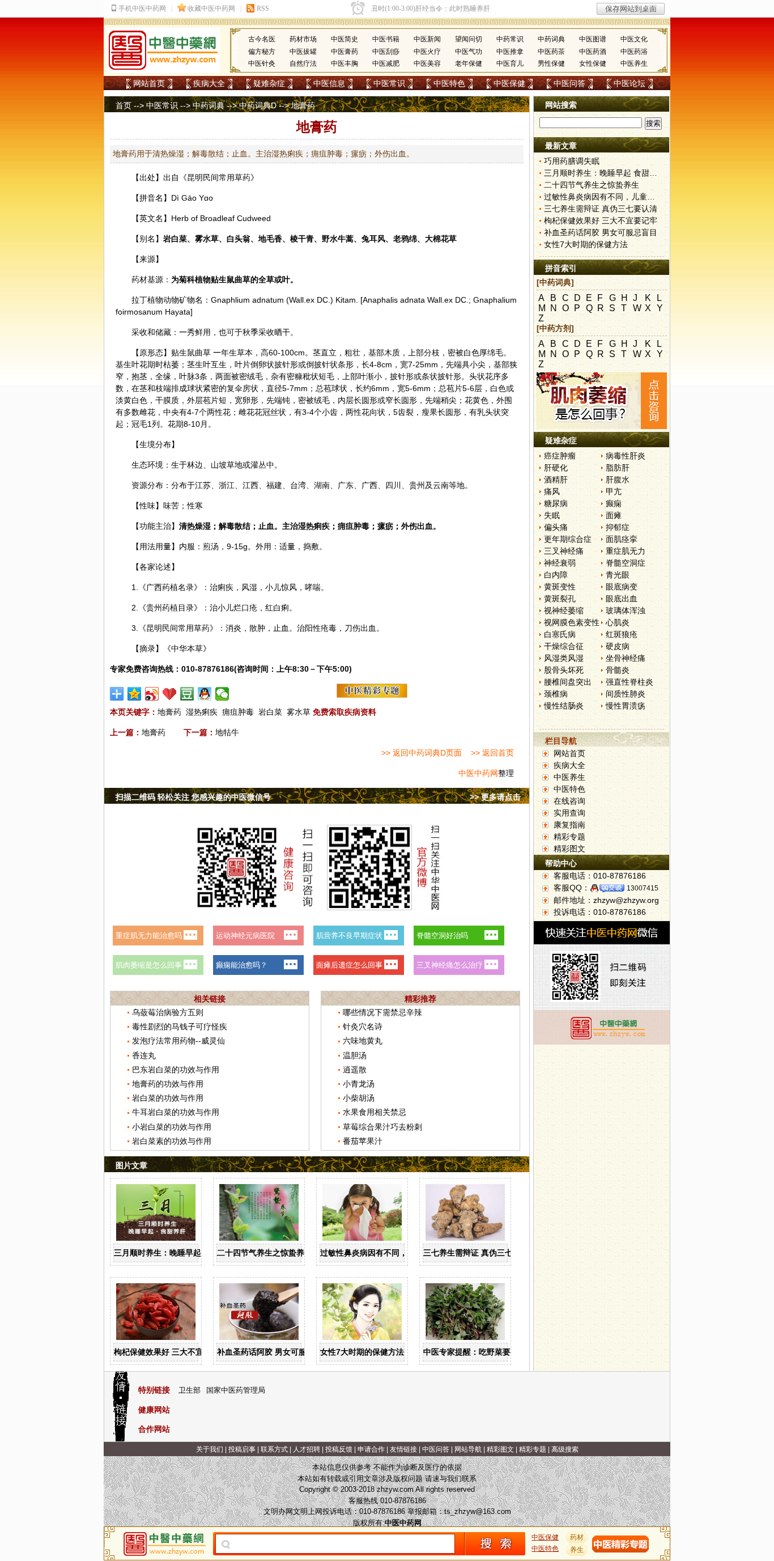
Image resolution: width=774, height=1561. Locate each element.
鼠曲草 (238, 279)
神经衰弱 (560, 562)
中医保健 (509, 83)
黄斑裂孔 (560, 598)
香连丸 (144, 1055)
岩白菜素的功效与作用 (171, 1141)
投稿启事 (242, 1449)
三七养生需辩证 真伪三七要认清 (480, 1252)
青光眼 (618, 574)
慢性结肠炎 (564, 705)
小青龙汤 (359, 1083)
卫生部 (189, 1390)
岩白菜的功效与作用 (167, 1097)
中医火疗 (427, 52)
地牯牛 (227, 732)
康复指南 (569, 824)
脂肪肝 (618, 467)
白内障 (556, 574)
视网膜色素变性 (571, 622)
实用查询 (569, 812)
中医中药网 (478, 773)
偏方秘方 (261, 52)
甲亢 (614, 491)
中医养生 (634, 63)
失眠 (552, 515)
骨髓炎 (618, 670)
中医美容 (427, 63)
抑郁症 (618, 527)
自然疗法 (303, 63)
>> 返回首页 (492, 752)
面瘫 (614, 515)
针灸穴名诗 (362, 1026)
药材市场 (303, 39)
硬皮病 (618, 646)
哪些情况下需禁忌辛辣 (382, 1012)
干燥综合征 (564, 646)
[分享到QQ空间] (134, 694)
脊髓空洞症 (625, 562)
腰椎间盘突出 (568, 681)
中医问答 (569, 83)
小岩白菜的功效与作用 (171, 1126)
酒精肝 (556, 479)
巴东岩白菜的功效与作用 (175, 1069)
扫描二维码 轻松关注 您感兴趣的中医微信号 (193, 796)
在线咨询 (569, 800)
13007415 (642, 888)
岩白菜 (270, 711)
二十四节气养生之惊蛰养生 (264, 1252)
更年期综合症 (568, 539)
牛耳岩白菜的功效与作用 (175, 1112)
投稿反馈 (338, 1449)
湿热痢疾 (202, 711)
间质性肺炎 (625, 693)
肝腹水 (618, 479)
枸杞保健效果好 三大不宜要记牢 (170, 1351)
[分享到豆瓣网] (187, 694)
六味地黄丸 (362, 1040)
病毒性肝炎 (625, 455)
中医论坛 (629, 83)
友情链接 (403, 1449)
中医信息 (329, 83)
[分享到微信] (222, 694)
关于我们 (209, 1449)
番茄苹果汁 (362, 1141)
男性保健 (551, 63)
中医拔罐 (303, 52)
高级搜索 (565, 1449)
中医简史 (344, 39)
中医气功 (468, 52)
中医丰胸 (344, 63)
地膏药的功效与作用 (167, 1083)
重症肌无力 (625, 550)
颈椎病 (556, 693)
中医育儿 (510, 63)
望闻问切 (468, 39)
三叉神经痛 (564, 550)
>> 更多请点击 (495, 796)
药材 (577, 1537)
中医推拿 (510, 52)
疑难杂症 (269, 83)
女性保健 (592, 63)
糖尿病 (556, 503)
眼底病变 (621, 586)
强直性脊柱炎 (629, 681)
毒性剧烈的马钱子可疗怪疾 (179, 1026)
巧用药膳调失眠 (571, 161)
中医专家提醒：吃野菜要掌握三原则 (486, 1351)
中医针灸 (261, 63)
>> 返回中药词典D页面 (421, 752)
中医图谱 (592, 39)
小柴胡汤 (359, 1097)
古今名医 (261, 39)
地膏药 (169, 711)
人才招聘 (306, 1449)
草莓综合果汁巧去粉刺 (382, 1126)
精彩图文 (569, 848)
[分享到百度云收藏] (170, 694)
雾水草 (299, 711)
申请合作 (371, 1449)
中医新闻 (427, 39)
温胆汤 (355, 1055)
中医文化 (634, 39)
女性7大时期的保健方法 (362, 1351)
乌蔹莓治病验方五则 (167, 1012)
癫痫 (614, 503)
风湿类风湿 (564, 658)
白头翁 (238, 238)
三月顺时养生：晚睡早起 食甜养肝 (174, 1252)
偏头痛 (556, 527)
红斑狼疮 (621, 634)
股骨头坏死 (564, 670)
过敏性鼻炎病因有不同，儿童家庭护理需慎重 (399, 1252)
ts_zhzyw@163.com (477, 1511)
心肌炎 (618, 622)
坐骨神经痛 (625, 658)
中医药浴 (634, 52)
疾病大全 (209, 83)
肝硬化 (556, 467)
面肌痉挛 (621, 539)
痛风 (552, 491)
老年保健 (468, 63)
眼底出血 (621, 598)
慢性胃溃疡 (625, 705)
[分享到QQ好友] (205, 694)
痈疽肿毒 (238, 711)
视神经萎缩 (564, 610)
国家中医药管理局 (235, 1390)
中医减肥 (385, 63)
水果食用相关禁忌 (374, 1112)
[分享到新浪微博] (152, 694)
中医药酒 (592, 52)
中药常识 (510, 39)
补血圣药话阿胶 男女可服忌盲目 (273, 1351)
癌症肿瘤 (560, 455)
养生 (577, 1550)
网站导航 (468, 1449)
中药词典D (258, 105)
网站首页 (149, 83)
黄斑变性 (560, 586)
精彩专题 (569, 836)
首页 (123, 105)
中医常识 (389, 83)
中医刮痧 (385, 52)
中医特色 (449, 83)
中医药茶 (551, 52)
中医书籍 (385, 39)
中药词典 (551, 39)
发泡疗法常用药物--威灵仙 (178, 1040)
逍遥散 (355, 1069)
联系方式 (274, 1449)
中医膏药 (344, 52)
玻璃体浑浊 (625, 610)
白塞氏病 (560, 634)
